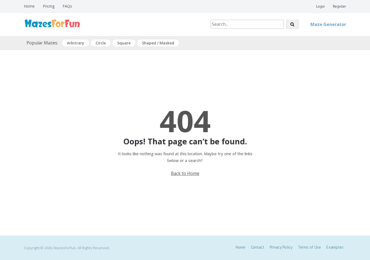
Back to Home (185, 173)
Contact (257, 247)
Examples (334, 247)
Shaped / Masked (158, 43)
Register (339, 6)
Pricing (48, 6)
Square (124, 43)
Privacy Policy (281, 247)
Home (29, 6)
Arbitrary (75, 43)
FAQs (67, 6)
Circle (101, 43)
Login (320, 6)
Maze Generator (328, 24)
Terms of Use (309, 247)
